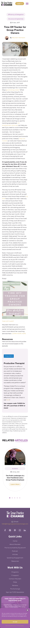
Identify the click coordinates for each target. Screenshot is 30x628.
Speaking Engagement (15, 558)
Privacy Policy (20, 625)
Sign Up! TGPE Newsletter (15, 592)
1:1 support (15, 575)
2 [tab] (12, 497)
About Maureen (15, 544)
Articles (15, 554)
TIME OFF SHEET (8, 321)
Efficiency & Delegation (16, 14)
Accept (15, 622)
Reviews (15, 585)
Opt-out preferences (11, 625)
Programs (15, 572)
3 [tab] (14, 497)
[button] (27, 610)
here (8, 400)
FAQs (15, 582)
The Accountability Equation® (15, 548)
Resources (15, 561)
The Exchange (15, 589)
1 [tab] (9, 497)
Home (15, 541)
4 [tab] (17, 497)
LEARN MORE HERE (19, 333)
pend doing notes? (13, 90)
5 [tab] (19, 497)
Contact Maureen (15, 579)
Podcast (15, 551)
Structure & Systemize (15, 19)
